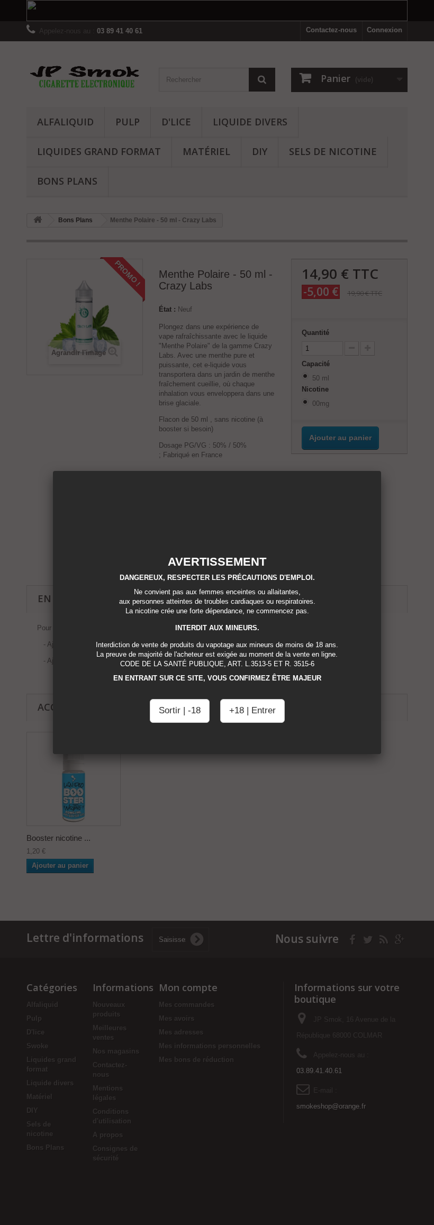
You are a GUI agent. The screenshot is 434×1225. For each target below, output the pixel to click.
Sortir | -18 (180, 710)
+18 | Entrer (252, 710)
